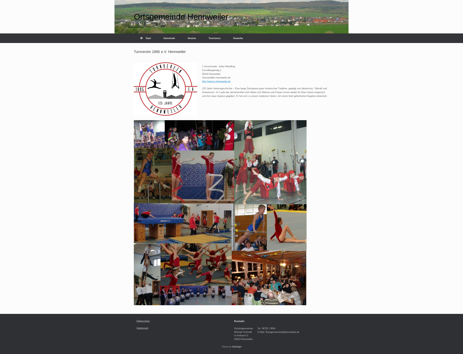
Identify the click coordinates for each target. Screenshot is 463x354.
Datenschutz (143, 321)
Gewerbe (238, 38)
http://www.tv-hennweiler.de (216, 81)
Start (148, 38)
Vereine (192, 38)
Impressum (142, 328)
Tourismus (214, 38)
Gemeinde (169, 38)
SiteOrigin (237, 347)
